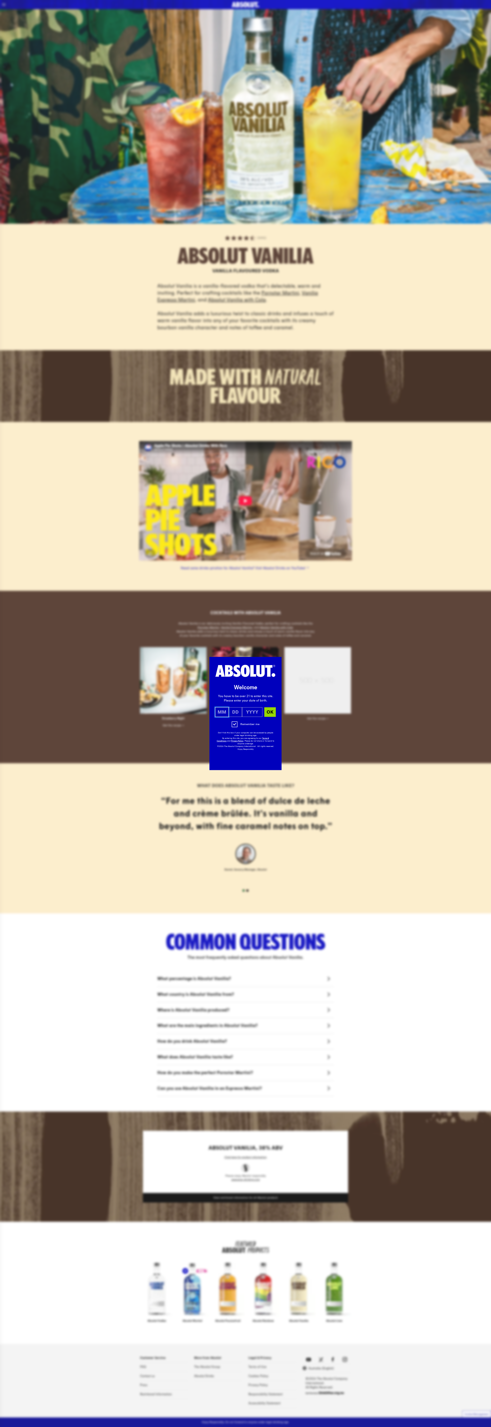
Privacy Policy (237, 741)
